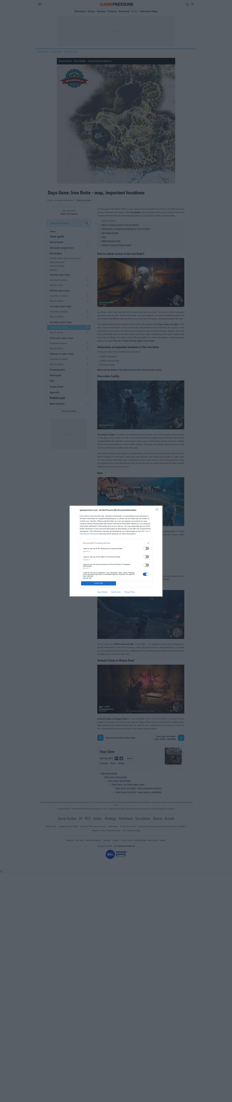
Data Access (116, 592)
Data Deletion (102, 592)
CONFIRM (98, 583)
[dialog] (116, 551)
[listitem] (116, 543)
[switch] (146, 548)
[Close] (158, 510)
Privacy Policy (129, 592)
